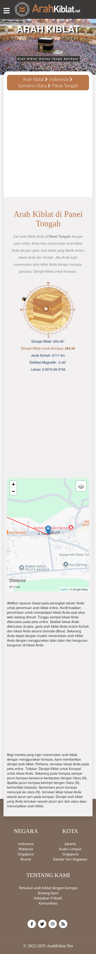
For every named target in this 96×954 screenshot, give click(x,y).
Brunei (26, 859)
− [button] (13, 491)
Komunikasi (48, 903)
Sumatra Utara (32, 86)
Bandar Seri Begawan (70, 859)
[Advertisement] (48, 145)
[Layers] (81, 486)
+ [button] (13, 484)
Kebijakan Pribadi (48, 898)
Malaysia (26, 848)
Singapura (26, 854)
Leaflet (64, 589)
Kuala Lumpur (70, 848)
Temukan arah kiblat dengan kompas (48, 887)
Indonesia (59, 79)
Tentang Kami (48, 893)
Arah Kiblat (33, 79)
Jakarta (70, 843)
